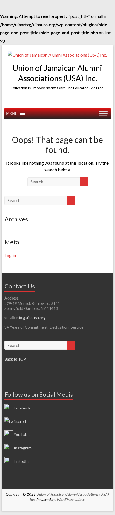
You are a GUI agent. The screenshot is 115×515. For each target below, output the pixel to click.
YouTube (21, 434)
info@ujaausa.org (30, 317)
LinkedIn (21, 461)
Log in (10, 255)
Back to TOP (15, 359)
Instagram (22, 447)
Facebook (21, 408)
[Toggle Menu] (103, 113)
